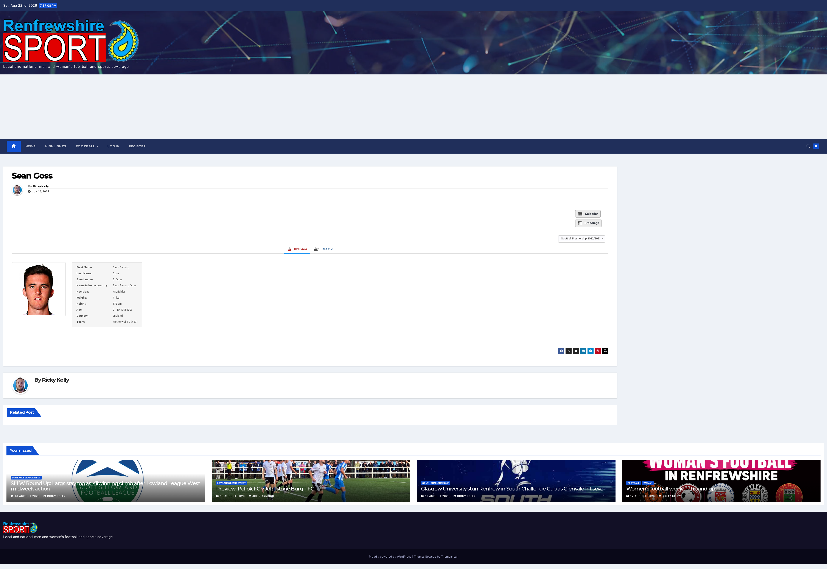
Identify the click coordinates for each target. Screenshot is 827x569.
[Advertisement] (413, 107)
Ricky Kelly (40, 186)
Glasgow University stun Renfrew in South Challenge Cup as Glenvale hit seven (513, 489)
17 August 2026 (438, 496)
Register (137, 146)
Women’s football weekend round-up (670, 489)
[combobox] (581, 238)
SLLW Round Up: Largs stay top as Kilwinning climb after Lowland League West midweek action (105, 486)
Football (86, 146)
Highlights (55, 146)
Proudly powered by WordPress (390, 556)
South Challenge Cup (435, 483)
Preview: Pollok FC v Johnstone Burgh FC (265, 489)
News (30, 146)
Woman (648, 483)
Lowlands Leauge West (26, 477)
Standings (591, 223)
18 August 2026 (27, 496)
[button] (808, 146)
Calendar (591, 214)
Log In (113, 146)
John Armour (263, 496)
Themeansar (449, 556)
